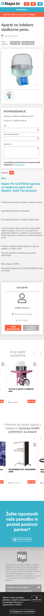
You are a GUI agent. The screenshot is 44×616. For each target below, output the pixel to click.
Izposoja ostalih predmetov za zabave (24, 430)
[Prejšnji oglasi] (40, 354)
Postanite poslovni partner (18, 587)
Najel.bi (6, 14)
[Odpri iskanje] (26, 4)
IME (5, 126)
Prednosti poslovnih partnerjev (19, 591)
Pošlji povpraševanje (13, 327)
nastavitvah (19, 165)
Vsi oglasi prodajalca (31, 327)
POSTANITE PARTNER (23, 539)
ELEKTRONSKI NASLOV (11, 134)
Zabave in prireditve (19, 14)
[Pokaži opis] (3, 364)
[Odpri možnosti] (40, 4)
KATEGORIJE (21, 10)
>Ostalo (31, 14)
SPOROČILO (8, 144)
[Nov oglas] (33, 4)
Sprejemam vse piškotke (23, 611)
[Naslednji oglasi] (35, 354)
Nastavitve (37, 600)
